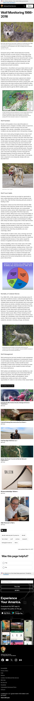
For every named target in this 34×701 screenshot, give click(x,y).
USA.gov (3, 689)
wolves (17, 539)
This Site (17, 586)
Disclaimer (3, 684)
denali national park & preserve (10, 535)
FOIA (2, 673)
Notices (3, 675)
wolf (11, 539)
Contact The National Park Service (10, 677)
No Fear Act (4, 682)
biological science (7, 542)
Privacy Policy (4, 670)
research (24, 539)
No (6, 567)
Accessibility (4, 668)
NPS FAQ (3, 680)
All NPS (17, 590)
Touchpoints (6, 574)
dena (16, 542)
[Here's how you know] (17, 2)
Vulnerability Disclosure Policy (8, 687)
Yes (6, 563)
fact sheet (5, 539)
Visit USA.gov (5, 697)
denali (23, 535)
